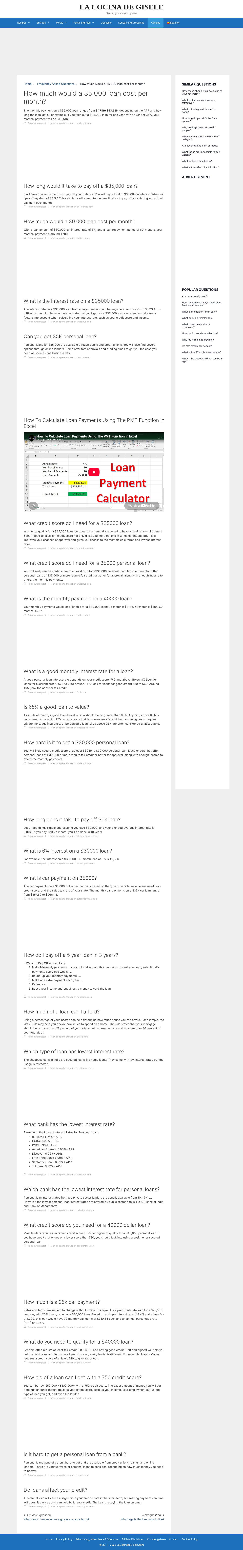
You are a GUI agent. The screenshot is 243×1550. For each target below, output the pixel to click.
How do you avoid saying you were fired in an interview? (201, 304)
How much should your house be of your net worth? (202, 92)
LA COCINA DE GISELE (121, 7)
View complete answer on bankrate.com (71, 357)
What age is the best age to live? (142, 1519)
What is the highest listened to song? (199, 110)
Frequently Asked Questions (56, 84)
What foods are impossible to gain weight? (201, 153)
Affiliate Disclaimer (133, 1539)
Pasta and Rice (82, 22)
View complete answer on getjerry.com (70, 238)
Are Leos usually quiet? (194, 296)
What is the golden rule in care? (199, 311)
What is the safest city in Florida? (200, 167)
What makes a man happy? (197, 161)
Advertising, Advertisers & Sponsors (97, 1539)
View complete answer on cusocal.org (70, 1475)
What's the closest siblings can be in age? (202, 360)
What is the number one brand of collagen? (200, 138)
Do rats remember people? (197, 345)
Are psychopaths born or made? (200, 145)
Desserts (106, 22)
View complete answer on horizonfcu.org (71, 997)
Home (28, 84)
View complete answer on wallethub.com (71, 123)
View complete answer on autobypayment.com (74, 899)
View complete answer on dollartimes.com (72, 206)
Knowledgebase (156, 1539)
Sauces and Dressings (131, 22)
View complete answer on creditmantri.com (72, 1068)
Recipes (21, 22)
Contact (173, 1539)
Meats (59, 22)
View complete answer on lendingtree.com (72, 1327)
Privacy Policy (64, 1539)
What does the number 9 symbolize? (196, 325)
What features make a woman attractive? (198, 101)
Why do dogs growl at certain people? (198, 129)
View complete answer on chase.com (69, 1036)
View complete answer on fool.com (68, 692)
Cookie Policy (190, 1539)
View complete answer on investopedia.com (73, 727)
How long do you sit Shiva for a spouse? (199, 119)
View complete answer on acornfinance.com (73, 548)
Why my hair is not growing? (198, 339)
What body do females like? (197, 317)
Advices (155, 22)
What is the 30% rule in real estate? (201, 352)
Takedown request (36, 123)
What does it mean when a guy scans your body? (56, 1519)
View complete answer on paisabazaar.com (72, 1210)
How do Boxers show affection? (200, 333)
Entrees (41, 22)
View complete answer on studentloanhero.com (74, 836)
